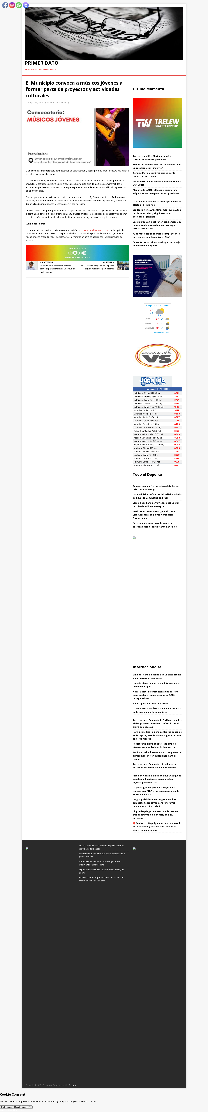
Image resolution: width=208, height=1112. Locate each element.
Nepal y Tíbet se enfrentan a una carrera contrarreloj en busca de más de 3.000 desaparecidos (155, 695)
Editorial (50, 102)
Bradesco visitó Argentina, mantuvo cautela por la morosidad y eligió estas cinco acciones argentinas (157, 213)
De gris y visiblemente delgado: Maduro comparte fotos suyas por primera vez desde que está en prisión (154, 803)
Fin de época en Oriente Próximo (150, 703)
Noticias (62, 102)
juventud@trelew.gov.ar (95, 230)
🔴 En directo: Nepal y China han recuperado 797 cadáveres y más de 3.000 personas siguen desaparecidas (157, 826)
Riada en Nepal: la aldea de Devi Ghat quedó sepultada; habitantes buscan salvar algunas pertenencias (157, 779)
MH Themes (70, 1085)
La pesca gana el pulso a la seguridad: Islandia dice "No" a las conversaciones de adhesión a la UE (156, 791)
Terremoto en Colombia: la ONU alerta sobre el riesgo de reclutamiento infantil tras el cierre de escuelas (157, 723)
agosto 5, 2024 (36, 102)
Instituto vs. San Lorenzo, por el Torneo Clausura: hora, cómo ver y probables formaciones (154, 515)
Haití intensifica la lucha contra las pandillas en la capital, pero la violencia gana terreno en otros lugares (157, 735)
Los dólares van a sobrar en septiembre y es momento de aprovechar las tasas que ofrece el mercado (157, 225)
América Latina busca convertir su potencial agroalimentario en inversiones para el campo (157, 756)
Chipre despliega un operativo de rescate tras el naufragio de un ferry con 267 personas (155, 815)
